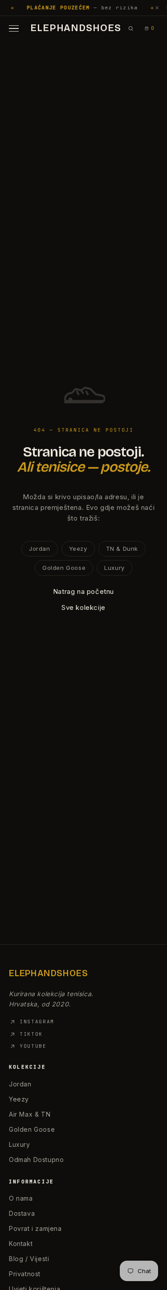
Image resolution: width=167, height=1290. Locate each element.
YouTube (33, 1046)
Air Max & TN (29, 1114)
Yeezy (78, 548)
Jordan (39, 548)
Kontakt (21, 1243)
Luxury (114, 567)
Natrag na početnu (83, 591)
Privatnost (25, 1274)
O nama (21, 1198)
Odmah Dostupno (36, 1159)
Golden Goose (64, 567)
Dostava (22, 1213)
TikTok (31, 1034)
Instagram (37, 1021)
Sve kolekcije (83, 607)
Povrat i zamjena (35, 1228)
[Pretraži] (130, 28)
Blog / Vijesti (29, 1258)
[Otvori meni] (16, 28)
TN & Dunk (122, 548)
